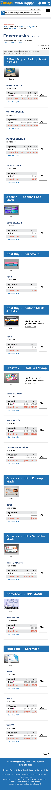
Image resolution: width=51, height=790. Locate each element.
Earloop (7, 42)
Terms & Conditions (18, 770)
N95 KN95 (19, 42)
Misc (12, 42)
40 (31, 54)
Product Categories (26, 26)
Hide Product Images (11, 51)
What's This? (30, 327)
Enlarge (11, 79)
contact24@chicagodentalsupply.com (25, 762)
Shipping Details (35, 770)
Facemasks (13, 28)
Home (6, 26)
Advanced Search (35, 9)
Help (46, 770)
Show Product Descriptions (29, 51)
